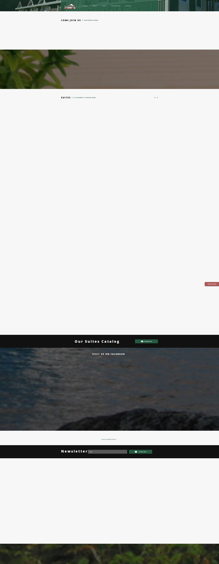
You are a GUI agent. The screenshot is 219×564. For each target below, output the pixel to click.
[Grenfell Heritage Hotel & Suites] (70, 6)
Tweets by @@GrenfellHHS (108, 439)
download (148, 341)
